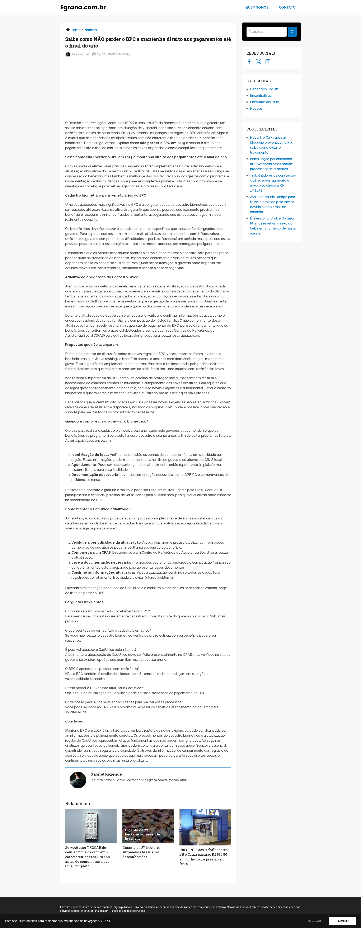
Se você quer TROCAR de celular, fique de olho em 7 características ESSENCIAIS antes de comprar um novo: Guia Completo (88, 856)
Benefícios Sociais (264, 89)
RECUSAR (314, 920)
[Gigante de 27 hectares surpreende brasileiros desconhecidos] (148, 826)
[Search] (292, 32)
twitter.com (258, 61)
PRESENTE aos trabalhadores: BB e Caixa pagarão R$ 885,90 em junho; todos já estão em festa (203, 857)
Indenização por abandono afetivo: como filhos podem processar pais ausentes (271, 164)
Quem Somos (256, 7)
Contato (287, 7)
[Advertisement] (148, 90)
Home (75, 30)
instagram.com (268, 61)
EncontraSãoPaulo (264, 102)
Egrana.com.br (83, 7)
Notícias (90, 30)
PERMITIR (343, 920)
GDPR (105, 921)
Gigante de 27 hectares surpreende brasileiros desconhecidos (141, 852)
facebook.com (249, 61)
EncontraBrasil (261, 96)
